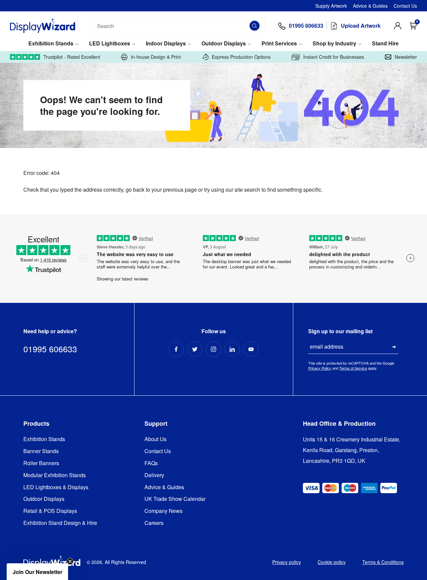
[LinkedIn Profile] (232, 349)
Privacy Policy (319, 368)
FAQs (151, 463)
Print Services (279, 43)
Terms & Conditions (383, 562)
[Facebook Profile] (176, 349)
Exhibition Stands (50, 43)
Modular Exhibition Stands (54, 475)
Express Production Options (241, 57)
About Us (155, 439)
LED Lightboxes (109, 43)
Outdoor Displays (223, 43)
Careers (153, 523)
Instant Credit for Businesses (333, 57)
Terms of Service (353, 368)
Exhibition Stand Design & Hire (60, 523)
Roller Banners (41, 463)
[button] (37, 571)
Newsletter (406, 57)
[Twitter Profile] (194, 349)
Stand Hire (385, 43)
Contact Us (405, 6)
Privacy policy (286, 562)
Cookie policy (332, 562)
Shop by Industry (334, 43)
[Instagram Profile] (213, 349)
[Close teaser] (70, 561)
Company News (163, 511)
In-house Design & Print (156, 57)
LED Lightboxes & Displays (55, 487)
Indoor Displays (166, 43)
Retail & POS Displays (50, 511)
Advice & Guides (370, 6)
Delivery (154, 475)
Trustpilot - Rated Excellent (71, 57)
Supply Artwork (331, 6)
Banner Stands (41, 451)
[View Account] (397, 25)
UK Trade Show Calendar (174, 499)
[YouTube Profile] (251, 349)
